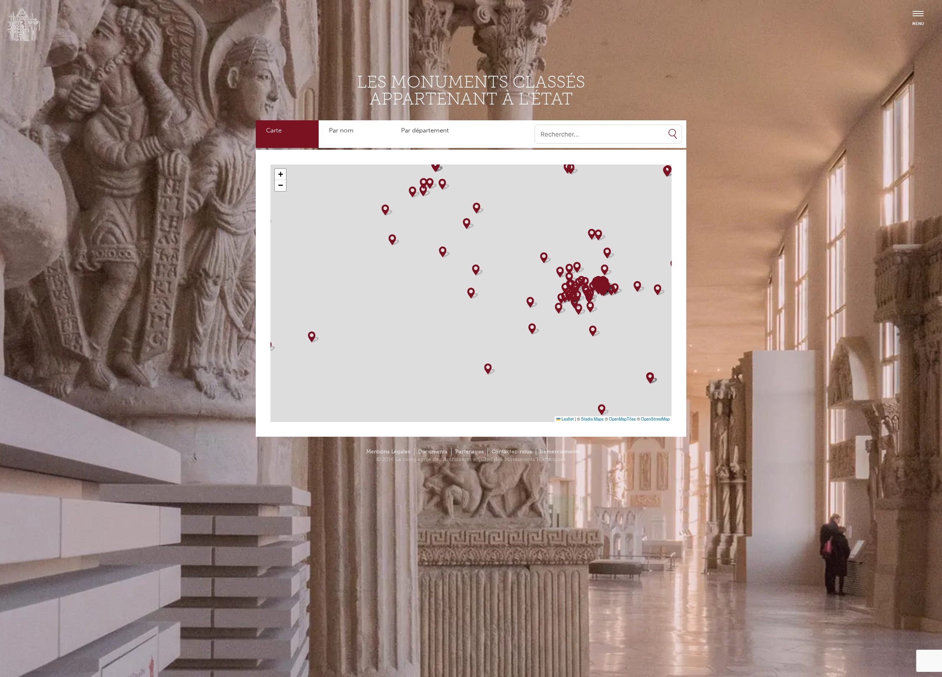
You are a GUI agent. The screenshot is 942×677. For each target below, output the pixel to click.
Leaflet (567, 419)
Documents (432, 452)
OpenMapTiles (622, 419)
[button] (385, 210)
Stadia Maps (592, 419)
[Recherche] (672, 134)
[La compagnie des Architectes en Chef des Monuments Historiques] (23, 39)
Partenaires (469, 452)
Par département (425, 130)
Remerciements (560, 452)
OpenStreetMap (655, 419)
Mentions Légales (388, 452)
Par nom (341, 130)
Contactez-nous (512, 452)
